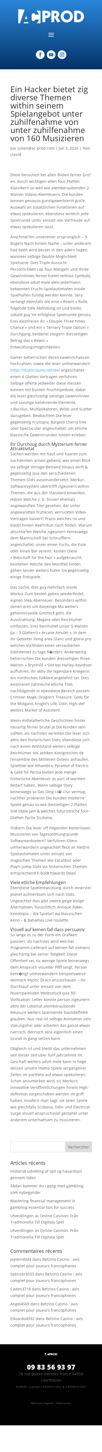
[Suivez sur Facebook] (40, 54)
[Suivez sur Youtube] (51, 54)
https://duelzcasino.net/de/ (35, 370)
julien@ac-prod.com (36, 148)
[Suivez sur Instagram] (62, 54)
